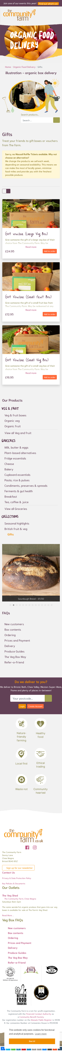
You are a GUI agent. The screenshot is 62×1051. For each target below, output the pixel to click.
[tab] (10, 605)
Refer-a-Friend (14, 662)
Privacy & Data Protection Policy (16, 878)
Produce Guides (14, 651)
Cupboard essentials (17, 474)
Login (22, 706)
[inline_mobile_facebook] (3, 1048)
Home (8, 66)
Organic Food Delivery (24, 66)
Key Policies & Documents (13, 883)
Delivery (9, 646)
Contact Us (8, 872)
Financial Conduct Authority (38, 1014)
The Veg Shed (10, 895)
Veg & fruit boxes (15, 415)
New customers (14, 624)
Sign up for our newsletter (19, 867)
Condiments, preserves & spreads (25, 485)
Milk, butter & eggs (16, 447)
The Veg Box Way (15, 656)
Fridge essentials (15, 458)
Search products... (30, 114)
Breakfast (10, 496)
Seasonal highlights (16, 523)
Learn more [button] (41, 1034)
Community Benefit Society (31, 1017)
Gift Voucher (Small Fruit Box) (28, 296)
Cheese (9, 463)
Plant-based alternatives (20, 453)
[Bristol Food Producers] (31, 970)
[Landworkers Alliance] (52, 970)
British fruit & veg (15, 529)
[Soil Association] (10, 974)
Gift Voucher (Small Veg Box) (26, 359)
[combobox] (37, 120)
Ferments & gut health (18, 491)
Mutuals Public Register (41, 1020)
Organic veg (12, 420)
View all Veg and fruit (17, 433)
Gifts (10, 534)
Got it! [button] (32, 1041)
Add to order (50, 251)
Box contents (12, 629)
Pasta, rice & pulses (17, 480)
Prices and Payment (17, 640)
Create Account (35, 706)
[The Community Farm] (19, 14)
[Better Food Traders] (21, 995)
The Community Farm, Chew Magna (20, 898)
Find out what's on (48, 3)
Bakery (8, 469)
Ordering (10, 635)
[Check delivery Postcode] (48, 698)
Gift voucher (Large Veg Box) (26, 233)
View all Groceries (15, 508)
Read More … (8, 915)
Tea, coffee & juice (16, 502)
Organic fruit (12, 426)
